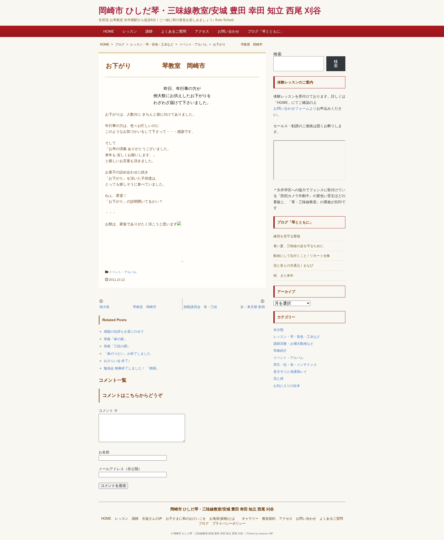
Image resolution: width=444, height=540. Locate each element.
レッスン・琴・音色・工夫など (296, 337)
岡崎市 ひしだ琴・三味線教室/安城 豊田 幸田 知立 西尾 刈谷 (222, 509)
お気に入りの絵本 (286, 386)
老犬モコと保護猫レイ (290, 372)
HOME (108, 31)
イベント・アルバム (123, 272)
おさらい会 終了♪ (117, 361)
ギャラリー (250, 518)
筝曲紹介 (280, 350)
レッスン (130, 31)
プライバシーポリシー (229, 523)
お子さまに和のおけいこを (186, 518)
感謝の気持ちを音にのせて (124, 331)
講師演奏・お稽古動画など (293, 344)
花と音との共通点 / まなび (293, 265)
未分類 (278, 330)
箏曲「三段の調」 (117, 346)
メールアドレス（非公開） (120, 469)
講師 (149, 31)
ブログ (204, 523)
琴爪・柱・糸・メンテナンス (295, 365)
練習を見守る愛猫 (286, 236)
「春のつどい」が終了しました (127, 354)
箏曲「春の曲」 (115, 339)
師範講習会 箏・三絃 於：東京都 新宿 (224, 307)
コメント (108, 411)
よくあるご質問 (173, 31)
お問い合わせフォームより (295, 108)
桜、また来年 (283, 275)
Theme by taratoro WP (259, 533)
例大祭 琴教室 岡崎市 (127, 307)
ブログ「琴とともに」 (266, 31)
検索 (277, 54)
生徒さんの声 (152, 518)
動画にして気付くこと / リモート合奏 (301, 256)
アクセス (202, 31)
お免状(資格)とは (223, 518)
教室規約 (268, 518)
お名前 (104, 452)
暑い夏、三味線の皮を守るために (298, 246)
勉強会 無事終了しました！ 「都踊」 (131, 368)
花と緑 (278, 378)
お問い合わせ (228, 31)
